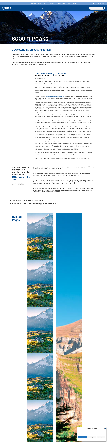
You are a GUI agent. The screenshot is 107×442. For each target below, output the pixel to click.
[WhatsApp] (104, 3)
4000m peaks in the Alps (21, 178)
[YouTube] (98, 3)
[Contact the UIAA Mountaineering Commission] (55, 203)
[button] (104, 428)
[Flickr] (100, 3)
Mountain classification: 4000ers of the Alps (54, 96)
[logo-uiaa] (6, 8)
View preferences (101, 437)
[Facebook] (93, 3)
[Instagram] (97, 3)
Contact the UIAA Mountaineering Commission (32, 203)
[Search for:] (96, 8)
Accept (82, 437)
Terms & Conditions (92, 439)
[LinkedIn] (102, 3)
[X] (95, 3)
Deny (92, 437)
